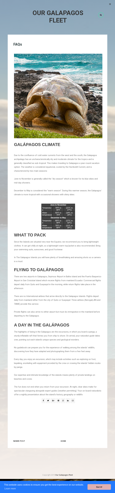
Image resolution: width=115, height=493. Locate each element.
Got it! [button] (99, 487)
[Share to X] (48, 400)
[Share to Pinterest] (73, 400)
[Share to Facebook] (43, 400)
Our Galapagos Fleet (58, 16)
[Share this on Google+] (53, 400)
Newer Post (19, 441)
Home (63, 441)
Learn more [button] (10, 488)
